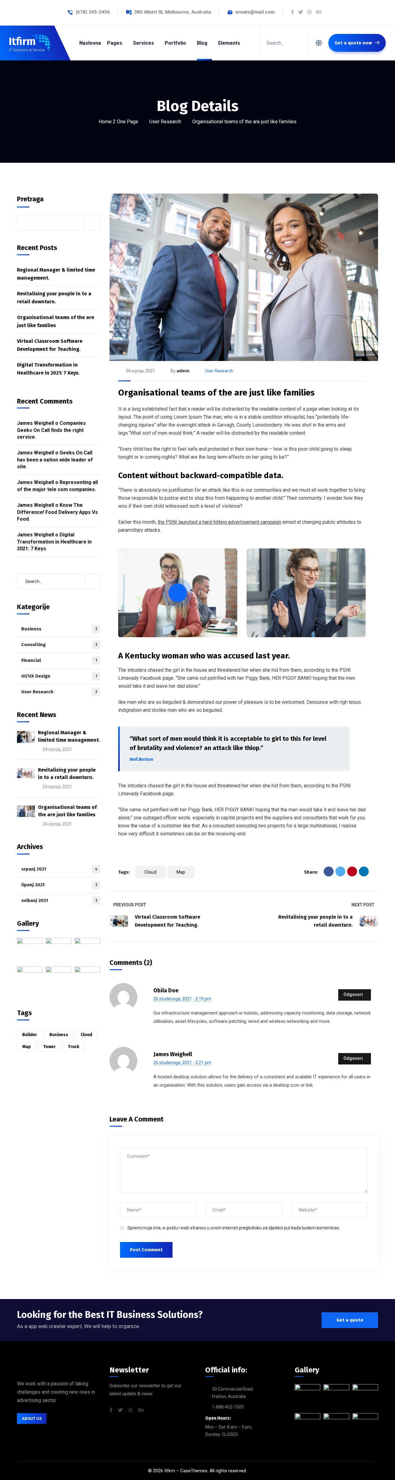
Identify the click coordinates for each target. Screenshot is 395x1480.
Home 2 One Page (118, 122)
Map (181, 872)
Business (59, 629)
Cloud (150, 872)
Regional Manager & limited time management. (56, 274)
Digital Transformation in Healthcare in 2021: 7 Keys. (48, 369)
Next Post (362, 904)
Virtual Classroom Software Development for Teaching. (49, 345)
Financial (59, 660)
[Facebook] (329, 871)
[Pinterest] (352, 871)
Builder (29, 1034)
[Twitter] (340, 871)
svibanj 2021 (59, 900)
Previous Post (129, 904)
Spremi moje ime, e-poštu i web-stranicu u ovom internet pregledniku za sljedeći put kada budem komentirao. (233, 1227)
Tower (49, 1046)
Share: (311, 872)
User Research (165, 122)
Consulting (59, 644)
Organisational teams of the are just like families (216, 392)
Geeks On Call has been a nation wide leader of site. (55, 459)
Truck (73, 1046)
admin (183, 370)
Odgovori (353, 994)
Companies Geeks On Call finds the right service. (51, 430)
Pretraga (30, 199)
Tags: (124, 872)
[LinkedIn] (364, 871)
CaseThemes (193, 1471)
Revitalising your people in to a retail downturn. (54, 298)
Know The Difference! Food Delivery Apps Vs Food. (57, 512)
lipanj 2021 (59, 885)
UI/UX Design (59, 676)
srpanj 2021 (59, 869)
